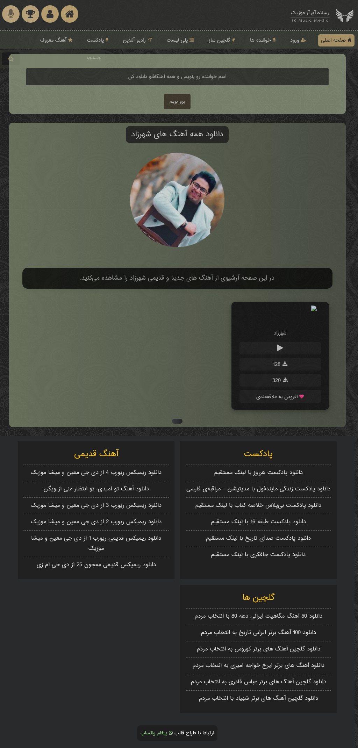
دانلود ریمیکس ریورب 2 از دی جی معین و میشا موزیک (96, 522)
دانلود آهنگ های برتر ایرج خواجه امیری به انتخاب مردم (258, 666)
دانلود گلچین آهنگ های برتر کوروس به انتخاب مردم (258, 649)
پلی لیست (178, 40)
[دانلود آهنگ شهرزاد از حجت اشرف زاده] (280, 320)
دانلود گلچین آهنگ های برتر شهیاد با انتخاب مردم (258, 698)
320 (277, 381)
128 (277, 365)
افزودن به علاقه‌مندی (277, 397)
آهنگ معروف (54, 40)
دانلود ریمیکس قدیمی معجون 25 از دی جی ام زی (96, 565)
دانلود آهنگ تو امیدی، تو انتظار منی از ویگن (96, 489)
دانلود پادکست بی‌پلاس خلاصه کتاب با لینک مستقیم (258, 506)
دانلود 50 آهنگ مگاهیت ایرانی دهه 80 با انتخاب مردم (258, 616)
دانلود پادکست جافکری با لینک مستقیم (258, 555)
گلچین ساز (220, 40)
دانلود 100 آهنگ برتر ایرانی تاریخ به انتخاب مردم (258, 633)
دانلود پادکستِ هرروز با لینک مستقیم (258, 473)
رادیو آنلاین (135, 40)
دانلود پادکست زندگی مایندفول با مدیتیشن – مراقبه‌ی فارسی (258, 489)
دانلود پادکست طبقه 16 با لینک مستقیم (258, 522)
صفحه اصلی (334, 40)
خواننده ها (261, 40)
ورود (295, 40)
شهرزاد (280, 333)
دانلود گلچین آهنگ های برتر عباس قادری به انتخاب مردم (258, 682)
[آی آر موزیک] (344, 15)
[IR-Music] (310, 15)
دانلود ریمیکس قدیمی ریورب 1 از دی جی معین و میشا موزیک (96, 543)
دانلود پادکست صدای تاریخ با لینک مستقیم (258, 538)
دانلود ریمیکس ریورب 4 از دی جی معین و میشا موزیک (96, 473)
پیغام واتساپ (155, 733)
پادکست (96, 40)
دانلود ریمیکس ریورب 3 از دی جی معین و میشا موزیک (96, 506)
